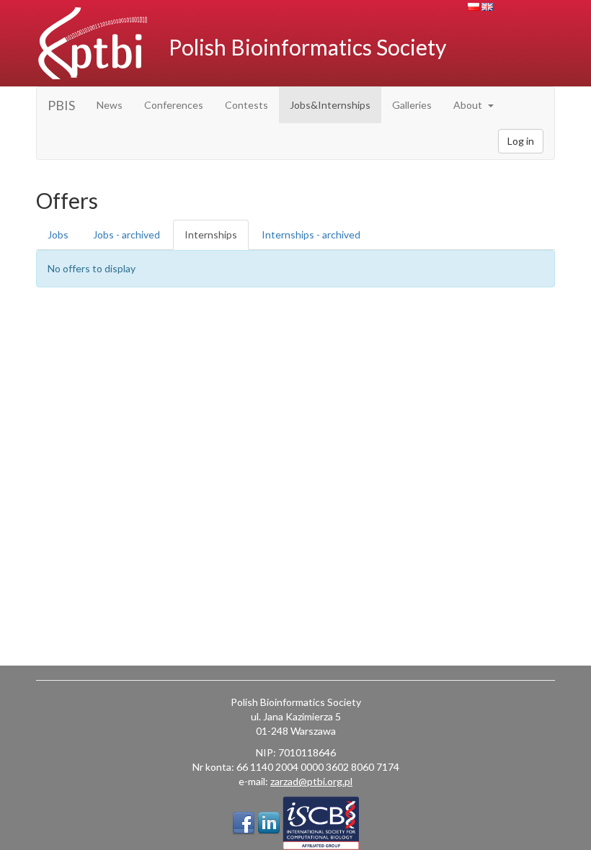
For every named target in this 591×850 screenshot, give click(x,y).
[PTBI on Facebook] (243, 823)
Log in (520, 141)
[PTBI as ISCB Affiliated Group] (321, 823)
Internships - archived (311, 234)
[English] (487, 7)
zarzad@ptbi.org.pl (311, 781)
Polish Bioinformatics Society (307, 47)
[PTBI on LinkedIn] (268, 823)
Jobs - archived (126, 234)
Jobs (58, 234)
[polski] (473, 7)
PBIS (61, 105)
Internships (211, 234)
